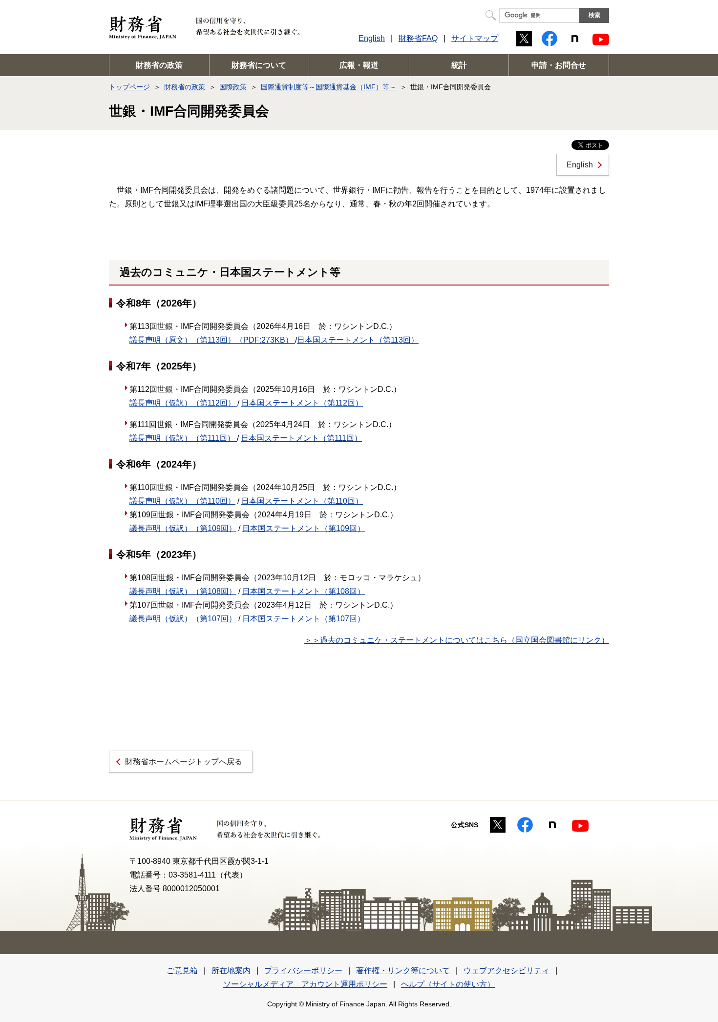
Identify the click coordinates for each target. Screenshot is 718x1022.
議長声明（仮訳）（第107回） (182, 618)
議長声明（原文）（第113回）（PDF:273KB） (212, 340)
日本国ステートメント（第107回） (303, 618)
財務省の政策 (159, 65)
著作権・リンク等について (403, 970)
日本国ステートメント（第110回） (302, 501)
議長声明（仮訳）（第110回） (182, 501)
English (372, 38)
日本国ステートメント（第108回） (303, 591)
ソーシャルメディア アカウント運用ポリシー (305, 984)
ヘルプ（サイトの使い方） (448, 984)
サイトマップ (474, 38)
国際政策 (233, 87)
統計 (459, 65)
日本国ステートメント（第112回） (302, 403)
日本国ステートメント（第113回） (358, 340)
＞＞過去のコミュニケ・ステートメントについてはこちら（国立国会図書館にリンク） (456, 640)
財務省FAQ (418, 38)
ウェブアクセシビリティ (506, 970)
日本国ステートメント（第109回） (303, 528)
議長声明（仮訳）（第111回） (183, 438)
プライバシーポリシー (303, 970)
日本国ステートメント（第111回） (301, 438)
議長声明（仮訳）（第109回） (182, 528)
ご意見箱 (182, 970)
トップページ (129, 87)
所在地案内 (231, 970)
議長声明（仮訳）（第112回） (183, 403)
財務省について (259, 65)
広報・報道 (359, 65)
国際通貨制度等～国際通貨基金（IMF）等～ (328, 87)
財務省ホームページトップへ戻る (183, 761)
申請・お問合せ (558, 65)
